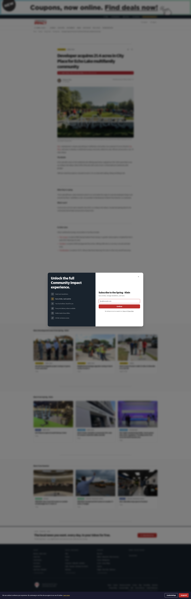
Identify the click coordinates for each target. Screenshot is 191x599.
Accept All (184, 595)
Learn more (66, 595)
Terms (124, 311)
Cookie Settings (171, 595)
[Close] (138, 276)
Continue (119, 306)
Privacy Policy (131, 311)
